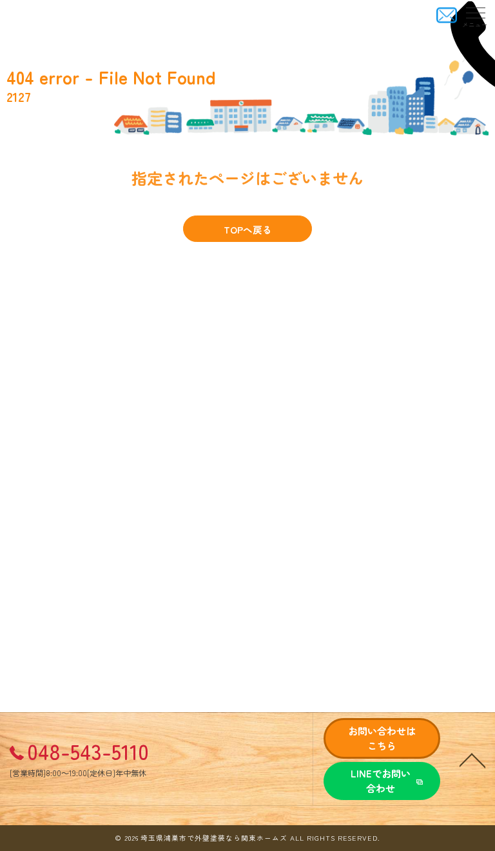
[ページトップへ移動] (472, 759)
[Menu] (475, 15)
